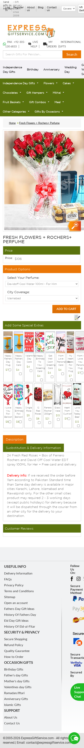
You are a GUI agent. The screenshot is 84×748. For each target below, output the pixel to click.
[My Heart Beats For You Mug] (70, 342)
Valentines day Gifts (17, 687)
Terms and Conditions (19, 591)
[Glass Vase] (57, 394)
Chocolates (10, 92)
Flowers (49, 83)
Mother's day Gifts (16, 681)
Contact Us (12, 723)
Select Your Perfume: (23, 277)
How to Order (13, 656)
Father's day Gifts (16, 675)
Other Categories (14, 111)
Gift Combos (37, 102)
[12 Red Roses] (38, 394)
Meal (58, 102)
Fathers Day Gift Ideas (19, 608)
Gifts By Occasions (47, 111)
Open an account (16, 603)
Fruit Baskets (12, 102)
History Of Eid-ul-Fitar (19, 626)
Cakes (67, 83)
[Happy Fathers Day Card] (18, 342)
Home (12, 123)
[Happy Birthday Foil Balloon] (18, 394)
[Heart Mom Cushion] (67, 394)
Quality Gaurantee (16, 651)
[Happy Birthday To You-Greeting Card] (39, 342)
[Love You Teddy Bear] (77, 394)
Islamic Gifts (12, 704)
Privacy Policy (13, 585)
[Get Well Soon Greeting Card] (50, 342)
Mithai (57, 92)
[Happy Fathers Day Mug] (8, 342)
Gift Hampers (35, 92)
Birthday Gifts (13, 669)
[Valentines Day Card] (29, 342)
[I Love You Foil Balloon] (8, 394)
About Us (10, 717)
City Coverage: (18, 292)
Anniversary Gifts (16, 699)
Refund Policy (13, 645)
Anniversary (51, 69)
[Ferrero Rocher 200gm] (47, 394)
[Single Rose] (29, 394)
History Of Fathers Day (20, 614)
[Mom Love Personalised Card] (60, 342)
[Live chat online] (74, 738)
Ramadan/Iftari (14, 693)
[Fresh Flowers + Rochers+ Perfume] (74, 226)
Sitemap (9, 597)
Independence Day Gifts (19, 83)
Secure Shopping (15, 639)
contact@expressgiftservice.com (48, 742)
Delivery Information (18, 573)
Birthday (32, 69)
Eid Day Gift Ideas (16, 620)
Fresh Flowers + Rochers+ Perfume (39, 123)
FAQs (8, 579)
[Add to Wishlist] (77, 317)
